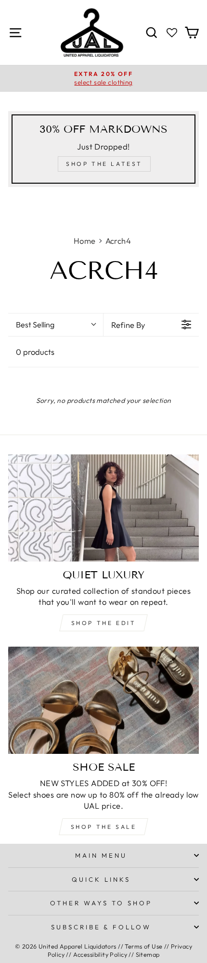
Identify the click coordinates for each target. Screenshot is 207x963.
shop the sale (104, 826)
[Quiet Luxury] (103, 508)
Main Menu (101, 855)
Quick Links (101, 879)
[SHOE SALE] (103, 700)
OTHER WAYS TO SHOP (101, 903)
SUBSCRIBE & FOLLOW (101, 927)
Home (85, 241)
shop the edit (103, 622)
